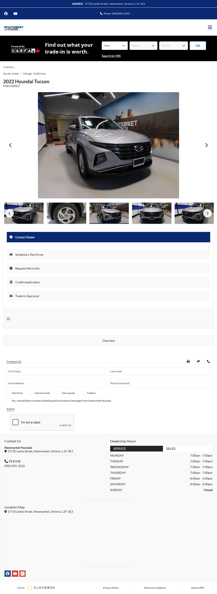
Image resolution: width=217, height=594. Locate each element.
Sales (170, 448)
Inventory (8, 67)
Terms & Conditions (155, 587)
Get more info (42, 393)
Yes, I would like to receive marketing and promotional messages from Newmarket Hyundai (61, 400)
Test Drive (17, 393)
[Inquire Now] (208, 361)
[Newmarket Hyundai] (13, 27)
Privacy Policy (110, 587)
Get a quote (68, 393)
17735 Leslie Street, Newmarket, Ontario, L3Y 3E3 (115, 3)
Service (119, 448)
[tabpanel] (109, 213)
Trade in (91, 393)
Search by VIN (111, 56)
